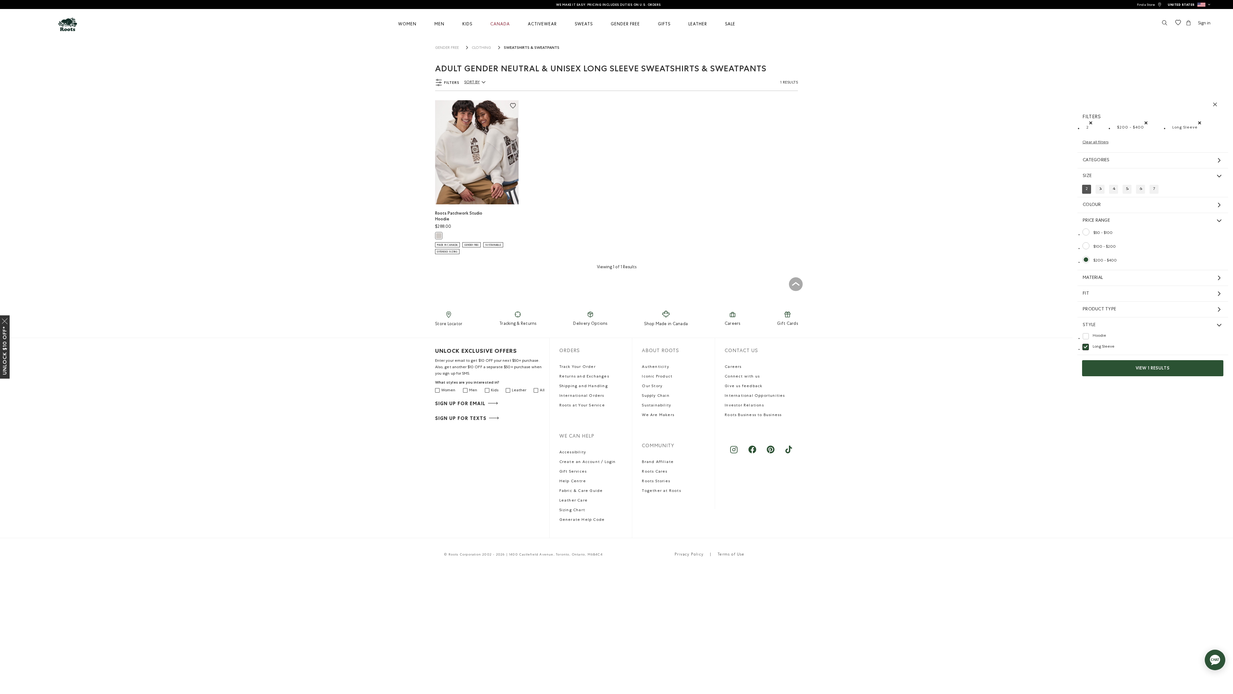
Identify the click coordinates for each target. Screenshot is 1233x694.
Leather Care (573, 501)
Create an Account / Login (587, 462)
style (1089, 325)
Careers (732, 324)
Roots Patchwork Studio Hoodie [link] (458, 216)
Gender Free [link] (447, 48)
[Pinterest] (770, 453)
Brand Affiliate (658, 462)
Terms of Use (731, 555)
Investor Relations (744, 406)
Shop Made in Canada (666, 324)
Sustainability (656, 406)
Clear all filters (1095, 143)
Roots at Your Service (582, 406)
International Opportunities (755, 396)
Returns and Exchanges (584, 377)
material (1093, 278)
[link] (1149, 4)
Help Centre (572, 482)
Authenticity (655, 367)
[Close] (5, 320)
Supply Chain (655, 396)
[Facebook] (752, 453)
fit (1086, 293)
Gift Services (573, 472)
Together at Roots (661, 491)
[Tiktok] (789, 453)
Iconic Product (657, 377)
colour (1092, 205)
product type (1099, 309)
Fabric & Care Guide (581, 491)
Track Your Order (577, 367)
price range (1096, 220)
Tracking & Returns (518, 324)
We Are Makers (658, 415)
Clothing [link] (481, 48)
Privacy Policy (689, 555)
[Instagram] (734, 453)
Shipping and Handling (583, 386)
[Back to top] (795, 284)
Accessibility (572, 453)
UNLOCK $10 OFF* (5, 350)
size (1087, 176)
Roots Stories (656, 482)
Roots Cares (654, 472)
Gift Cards (787, 324)
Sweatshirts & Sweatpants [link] (531, 47)
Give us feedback (743, 386)
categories (1096, 160)
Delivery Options (590, 324)
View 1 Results (1153, 368)
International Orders (581, 396)
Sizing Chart (572, 510)
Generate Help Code (582, 520)
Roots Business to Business (753, 415)
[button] (1189, 4)
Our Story (652, 386)
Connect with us (742, 377)
